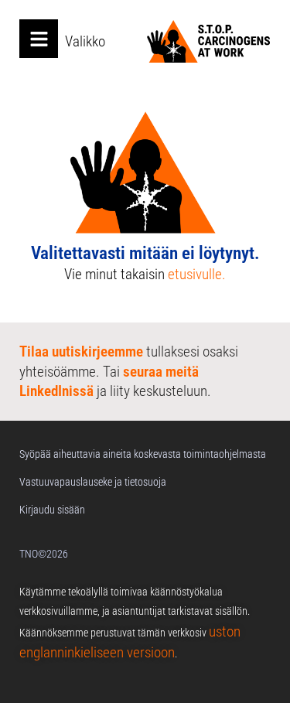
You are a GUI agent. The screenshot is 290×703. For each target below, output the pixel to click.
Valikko (85, 41)
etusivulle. (197, 274)
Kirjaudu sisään (52, 509)
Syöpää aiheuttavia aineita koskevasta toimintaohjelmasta (142, 454)
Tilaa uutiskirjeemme (81, 351)
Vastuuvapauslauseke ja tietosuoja (92, 482)
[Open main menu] (38, 38)
